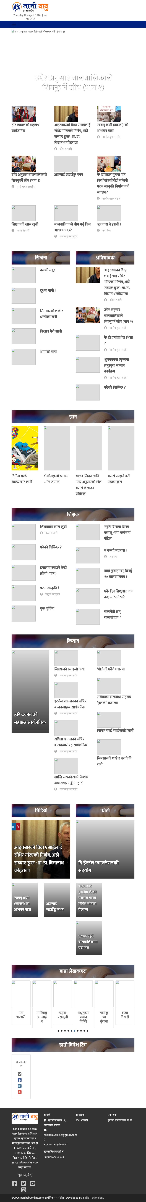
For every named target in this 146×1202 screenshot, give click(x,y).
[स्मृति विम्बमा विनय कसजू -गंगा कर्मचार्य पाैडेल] (90, 533)
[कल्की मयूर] (26, 275)
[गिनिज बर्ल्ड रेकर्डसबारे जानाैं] (25, 449)
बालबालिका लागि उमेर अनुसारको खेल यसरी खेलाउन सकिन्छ (89, 485)
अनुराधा (113, 556)
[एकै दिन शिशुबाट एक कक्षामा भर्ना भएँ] (90, 596)
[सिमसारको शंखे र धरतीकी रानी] (26, 316)
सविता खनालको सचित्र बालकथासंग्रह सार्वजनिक (70, 742)
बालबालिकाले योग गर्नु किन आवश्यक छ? (72, 227)
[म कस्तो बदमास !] (90, 555)
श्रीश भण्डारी (66, 149)
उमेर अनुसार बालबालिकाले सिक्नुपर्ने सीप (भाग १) (29, 177)
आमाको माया (48, 352)
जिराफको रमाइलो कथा (69, 669)
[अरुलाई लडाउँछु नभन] (68, 164)
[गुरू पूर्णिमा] (26, 614)
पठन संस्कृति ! (49, 588)
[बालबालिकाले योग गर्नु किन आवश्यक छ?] (68, 213)
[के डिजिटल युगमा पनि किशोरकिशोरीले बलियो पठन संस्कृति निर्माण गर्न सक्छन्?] (111, 164)
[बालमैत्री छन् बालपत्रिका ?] (90, 617)
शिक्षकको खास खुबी (25, 224)
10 (87, 1031)
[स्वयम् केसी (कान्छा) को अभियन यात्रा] (111, 114)
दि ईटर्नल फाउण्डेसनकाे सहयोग (98, 867)
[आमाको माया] (26, 357)
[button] (21, 65)
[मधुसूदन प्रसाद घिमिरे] (83, 994)
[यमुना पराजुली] (62, 994)
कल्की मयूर (47, 270)
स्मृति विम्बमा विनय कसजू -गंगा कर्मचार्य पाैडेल (117, 533)
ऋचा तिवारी (23, 230)
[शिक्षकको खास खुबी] (26, 213)
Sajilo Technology (93, 1197)
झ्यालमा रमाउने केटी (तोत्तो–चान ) (53, 571)
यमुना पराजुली (52, 594)
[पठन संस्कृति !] (26, 593)
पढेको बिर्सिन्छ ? (115, 387)
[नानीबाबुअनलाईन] (42, 994)
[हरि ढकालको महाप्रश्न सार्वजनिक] (26, 114)
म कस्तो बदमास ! (115, 550)
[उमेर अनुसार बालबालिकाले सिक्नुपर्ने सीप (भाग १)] (26, 164)
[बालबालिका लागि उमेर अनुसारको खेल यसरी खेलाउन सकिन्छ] (89, 449)
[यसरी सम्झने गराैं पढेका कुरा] (121, 449)
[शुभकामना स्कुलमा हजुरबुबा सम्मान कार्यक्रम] (90, 368)
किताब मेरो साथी (51, 331)
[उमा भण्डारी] (21, 994)
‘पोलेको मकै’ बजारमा (111, 669)
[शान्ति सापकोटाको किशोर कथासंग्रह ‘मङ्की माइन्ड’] (68, 766)
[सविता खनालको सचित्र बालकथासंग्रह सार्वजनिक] (68, 728)
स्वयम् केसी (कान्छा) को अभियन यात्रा (112, 128)
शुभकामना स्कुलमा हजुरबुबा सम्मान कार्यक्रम (116, 365)
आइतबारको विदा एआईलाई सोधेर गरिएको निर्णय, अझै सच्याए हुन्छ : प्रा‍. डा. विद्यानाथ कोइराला (72, 134)
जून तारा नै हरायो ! (109, 224)
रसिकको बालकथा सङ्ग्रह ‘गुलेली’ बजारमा (114, 700)
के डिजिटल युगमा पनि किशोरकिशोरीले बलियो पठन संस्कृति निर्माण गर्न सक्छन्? (113, 183)
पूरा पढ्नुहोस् (25, 1175)
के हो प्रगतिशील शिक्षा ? (118, 340)
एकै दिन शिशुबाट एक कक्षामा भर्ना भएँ (118, 594)
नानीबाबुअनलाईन (111, 137)
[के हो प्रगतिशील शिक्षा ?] (90, 343)
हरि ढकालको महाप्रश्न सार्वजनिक (25, 128)
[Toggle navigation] (14, 24)
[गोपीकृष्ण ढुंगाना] (104, 994)
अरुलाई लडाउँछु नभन (68, 174)
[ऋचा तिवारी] (125, 994)
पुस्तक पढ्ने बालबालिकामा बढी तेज (87, 942)
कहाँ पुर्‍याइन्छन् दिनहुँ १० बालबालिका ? (118, 574)
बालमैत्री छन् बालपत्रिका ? (112, 615)
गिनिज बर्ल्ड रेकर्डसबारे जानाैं (22, 479)
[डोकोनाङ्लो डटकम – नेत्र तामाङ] (57, 449)
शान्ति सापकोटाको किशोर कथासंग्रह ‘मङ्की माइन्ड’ (71, 780)
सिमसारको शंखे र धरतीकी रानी (51, 314)
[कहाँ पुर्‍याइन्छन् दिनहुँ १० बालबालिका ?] (90, 576)
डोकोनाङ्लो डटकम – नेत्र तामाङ (56, 479)
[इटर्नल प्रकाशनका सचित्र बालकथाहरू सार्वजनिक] (68, 690)
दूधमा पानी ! (48, 290)
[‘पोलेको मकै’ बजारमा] (111, 658)
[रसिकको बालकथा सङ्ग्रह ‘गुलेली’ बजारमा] (111, 686)
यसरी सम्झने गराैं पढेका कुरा (119, 479)
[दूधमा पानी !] (26, 296)
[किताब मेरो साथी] (26, 336)
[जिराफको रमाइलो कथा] (68, 658)
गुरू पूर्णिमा (47, 608)
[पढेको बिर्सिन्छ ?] (90, 392)
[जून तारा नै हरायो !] (111, 213)
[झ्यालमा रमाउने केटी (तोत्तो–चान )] (26, 573)
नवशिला (106, 230)
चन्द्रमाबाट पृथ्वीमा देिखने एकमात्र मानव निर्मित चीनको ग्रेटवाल (87, 898)
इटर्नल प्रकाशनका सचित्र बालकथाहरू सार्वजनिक (70, 704)
